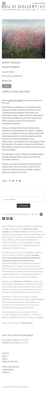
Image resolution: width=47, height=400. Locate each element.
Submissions (8, 370)
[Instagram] (7, 218)
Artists (5, 353)
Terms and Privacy (10, 367)
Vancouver (24, 92)
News (4, 356)
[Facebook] (3, 218)
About (5, 359)
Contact (6, 372)
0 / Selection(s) (38, 3)
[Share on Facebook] (10, 181)
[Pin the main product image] (16, 181)
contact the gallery (15, 100)
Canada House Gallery (11, 343)
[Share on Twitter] (13, 181)
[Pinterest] (11, 218)
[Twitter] (41, 214)
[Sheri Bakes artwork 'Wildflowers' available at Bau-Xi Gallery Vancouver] (23, 39)
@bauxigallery (27, 323)
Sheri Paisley (11, 62)
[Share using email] (20, 181)
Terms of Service (9, 362)
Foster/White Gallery (10, 340)
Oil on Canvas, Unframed (12, 76)
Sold (6, 86)
